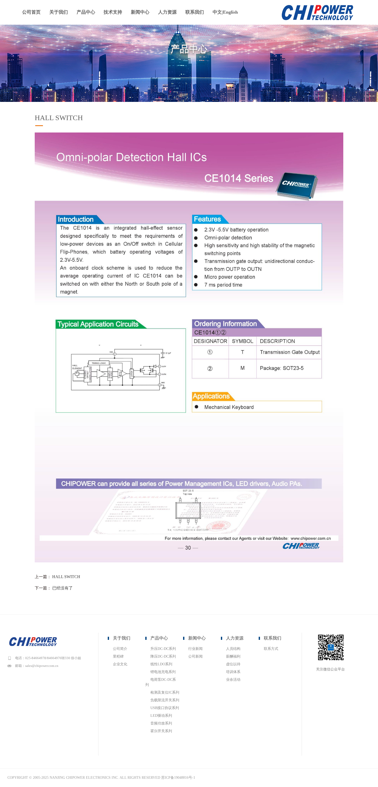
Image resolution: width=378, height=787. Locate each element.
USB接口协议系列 (164, 708)
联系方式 (271, 649)
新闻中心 (140, 12)
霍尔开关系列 (161, 731)
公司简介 (120, 649)
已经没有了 (62, 588)
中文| (218, 12)
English (230, 12)
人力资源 (167, 12)
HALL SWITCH (66, 576)
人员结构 (233, 649)
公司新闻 (195, 656)
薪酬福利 (233, 656)
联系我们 (194, 12)
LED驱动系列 (161, 716)
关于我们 (58, 12)
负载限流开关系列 (164, 700)
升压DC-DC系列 (163, 649)
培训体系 (233, 672)
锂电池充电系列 (163, 672)
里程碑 (118, 656)
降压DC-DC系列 (163, 656)
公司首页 (31, 12)
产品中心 (86, 12)
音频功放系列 (161, 723)
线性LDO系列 (161, 664)
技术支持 (113, 12)
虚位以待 (233, 664)
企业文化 (120, 664)
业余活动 (233, 680)
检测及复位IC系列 (164, 692)
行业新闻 (195, 649)
